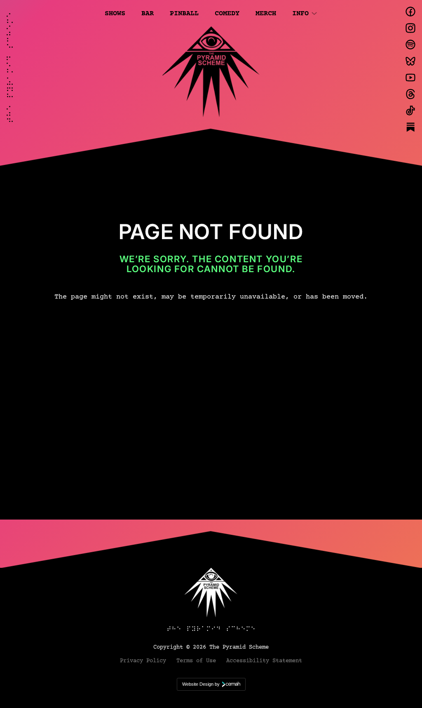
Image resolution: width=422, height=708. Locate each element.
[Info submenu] (314, 13)
